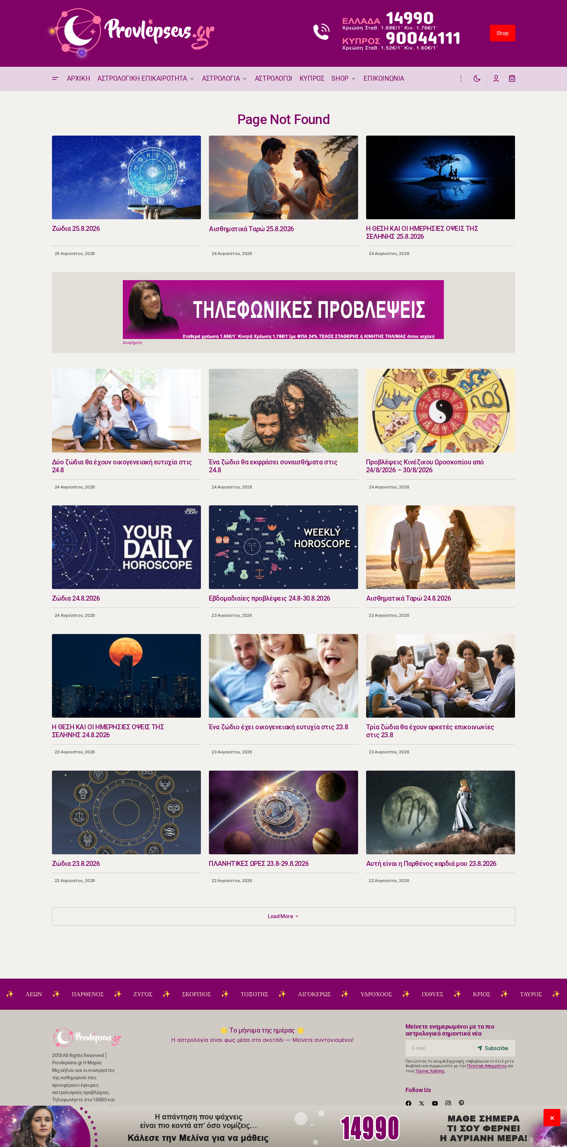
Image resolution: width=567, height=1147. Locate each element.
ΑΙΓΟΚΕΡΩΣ (270, 994)
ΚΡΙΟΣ (437, 994)
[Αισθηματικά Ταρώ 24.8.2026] (440, 547)
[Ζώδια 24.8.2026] (126, 547)
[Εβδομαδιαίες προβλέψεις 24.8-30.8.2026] (283, 547)
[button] (55, 78)
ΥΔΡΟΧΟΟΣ (332, 994)
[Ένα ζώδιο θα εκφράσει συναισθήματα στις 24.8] (283, 411)
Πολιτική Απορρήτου (487, 1065)
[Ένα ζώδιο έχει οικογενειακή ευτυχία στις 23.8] (283, 676)
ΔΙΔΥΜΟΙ (539, 994)
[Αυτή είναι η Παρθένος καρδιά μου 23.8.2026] (440, 812)
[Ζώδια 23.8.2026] (126, 812)
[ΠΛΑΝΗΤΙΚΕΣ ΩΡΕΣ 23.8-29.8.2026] (283, 813)
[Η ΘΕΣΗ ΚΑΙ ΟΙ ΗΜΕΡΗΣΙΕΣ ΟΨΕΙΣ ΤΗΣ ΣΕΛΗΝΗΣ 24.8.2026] (126, 676)
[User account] (496, 78)
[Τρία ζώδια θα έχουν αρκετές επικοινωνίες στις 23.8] (440, 676)
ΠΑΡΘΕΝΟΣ (43, 994)
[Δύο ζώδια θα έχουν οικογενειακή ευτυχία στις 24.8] (126, 410)
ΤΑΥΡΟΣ (486, 994)
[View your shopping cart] (512, 78)
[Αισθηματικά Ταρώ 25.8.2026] (283, 178)
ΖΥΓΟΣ (98, 994)
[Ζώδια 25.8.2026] (126, 177)
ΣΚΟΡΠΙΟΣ (152, 994)
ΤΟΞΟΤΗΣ (210, 994)
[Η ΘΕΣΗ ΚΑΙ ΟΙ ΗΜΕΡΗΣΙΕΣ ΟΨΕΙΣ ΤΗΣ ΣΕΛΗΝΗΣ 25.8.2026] (440, 177)
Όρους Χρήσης (430, 1070)
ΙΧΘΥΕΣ (388, 994)
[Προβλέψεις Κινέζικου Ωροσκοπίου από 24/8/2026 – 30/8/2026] (440, 410)
